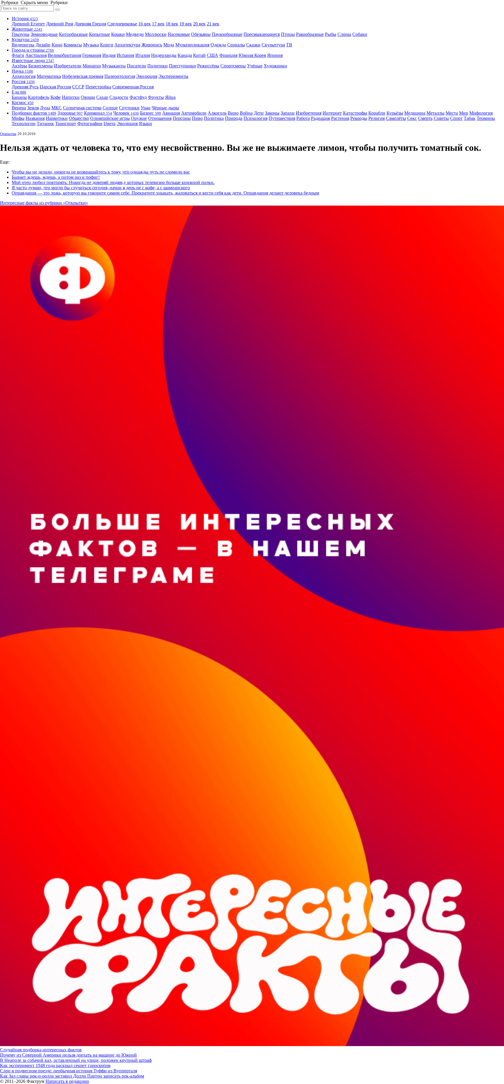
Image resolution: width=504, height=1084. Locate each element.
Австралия (36, 55)
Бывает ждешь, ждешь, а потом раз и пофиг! (56, 177)
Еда (19, 92)
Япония (275, 55)
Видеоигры (23, 44)
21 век (213, 23)
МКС (56, 107)
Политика (214, 118)
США (212, 55)
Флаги (18, 55)
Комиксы (73, 44)
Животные (27, 29)
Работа (303, 118)
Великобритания (64, 55)
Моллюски (156, 34)
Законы (272, 113)
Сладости (118, 97)
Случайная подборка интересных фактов (41, 1049)
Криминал (98, 113)
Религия (376, 118)
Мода (168, 44)
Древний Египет (28, 23)
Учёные (254, 65)
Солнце (110, 107)
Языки (145, 123)
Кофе (55, 97)
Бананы (19, 97)
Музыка (91, 44)
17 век (158, 23)
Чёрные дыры (165, 107)
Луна (45, 107)
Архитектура (127, 44)
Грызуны (20, 34)
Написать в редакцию (67, 1081)
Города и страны (33, 50)
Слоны (344, 34)
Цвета (110, 123)
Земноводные (44, 34)
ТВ (289, 44)
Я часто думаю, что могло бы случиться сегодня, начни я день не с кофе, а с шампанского (101, 187)
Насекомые (179, 34)
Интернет (332, 113)
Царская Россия (55, 86)
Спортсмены (233, 65)
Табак (469, 118)
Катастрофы (355, 113)
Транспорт (65, 123)
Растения (340, 118)
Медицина (414, 113)
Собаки (359, 34)
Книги (106, 44)
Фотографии (89, 123)
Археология (24, 76)
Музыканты (114, 65)
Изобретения (308, 113)
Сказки (253, 44)
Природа (233, 118)
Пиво (197, 118)
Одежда (218, 44)
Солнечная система (82, 107)
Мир (463, 113)
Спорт (456, 118)
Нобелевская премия (82, 76)
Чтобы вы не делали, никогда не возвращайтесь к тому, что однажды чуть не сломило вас (101, 171)
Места (452, 113)
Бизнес (150, 113)
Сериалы (236, 44)
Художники (275, 65)
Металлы (435, 113)
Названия (35, 118)
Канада (185, 55)
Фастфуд (138, 97)
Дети (259, 113)
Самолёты (396, 118)
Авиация (171, 113)
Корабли (376, 113)
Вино (233, 113)
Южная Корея (252, 55)
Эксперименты (173, 76)
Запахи (288, 113)
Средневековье (122, 23)
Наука (22, 71)
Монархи (92, 65)
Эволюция (146, 76)
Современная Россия (133, 86)
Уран (145, 107)
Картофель (38, 97)
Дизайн (43, 44)
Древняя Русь (25, 86)
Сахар (102, 97)
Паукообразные (227, 34)
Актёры (19, 65)
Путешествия (282, 118)
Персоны (182, 118)
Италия (142, 55)
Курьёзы (394, 113)
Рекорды (358, 118)
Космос (23, 102)
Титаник (45, 123)
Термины (486, 118)
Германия (91, 55)
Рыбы (330, 34)
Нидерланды (163, 55)
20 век (199, 23)
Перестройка (98, 86)
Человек (126, 113)
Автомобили (193, 113)
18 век (172, 23)
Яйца (170, 97)
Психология (255, 118)
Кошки (118, 34)
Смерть (425, 118)
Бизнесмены (40, 65)
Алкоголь (217, 113)
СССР (78, 86)
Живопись (151, 44)
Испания (125, 55)
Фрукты (156, 97)
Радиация (320, 118)
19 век (185, 23)
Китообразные (73, 34)
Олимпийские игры (110, 118)
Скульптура (273, 44)
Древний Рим (59, 23)
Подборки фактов (34, 113)
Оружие (139, 118)
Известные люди (33, 60)
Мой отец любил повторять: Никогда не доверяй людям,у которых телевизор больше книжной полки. (113, 182)
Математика (49, 76)
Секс (412, 118)
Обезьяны (201, 34)
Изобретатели (67, 65)
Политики (157, 65)
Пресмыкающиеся (262, 34)
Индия (109, 55)
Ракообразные (310, 34)
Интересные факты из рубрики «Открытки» (44, 202)
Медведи (135, 34)
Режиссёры (208, 65)
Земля (33, 107)
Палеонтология (119, 76)
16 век (144, 23)
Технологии (24, 123)
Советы (441, 118)
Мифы (18, 118)
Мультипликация (192, 44)
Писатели (136, 65)
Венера (19, 107)
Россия (23, 81)
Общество (79, 118)
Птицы (288, 34)
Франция (228, 55)
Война (246, 113)
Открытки (8, 134)
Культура (25, 39)
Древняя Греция (90, 23)
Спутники (129, 107)
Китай (199, 55)
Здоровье (70, 113)
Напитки (71, 97)
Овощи (88, 97)
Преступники (182, 65)
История (25, 18)
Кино (57, 44)
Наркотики (57, 118)
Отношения (160, 118)
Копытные (99, 34)
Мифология (481, 113)
